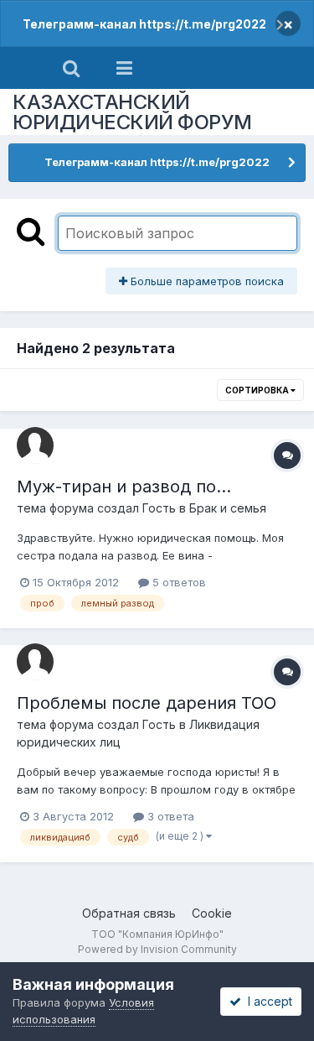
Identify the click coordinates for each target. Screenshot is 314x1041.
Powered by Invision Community (157, 949)
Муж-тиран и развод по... (124, 486)
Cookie (212, 913)
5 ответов (177, 582)
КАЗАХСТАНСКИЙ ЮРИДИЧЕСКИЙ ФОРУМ (132, 112)
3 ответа (169, 816)
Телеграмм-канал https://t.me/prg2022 (144, 24)
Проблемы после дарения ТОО (146, 703)
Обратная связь (129, 913)
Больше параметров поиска (205, 281)
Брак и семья (227, 508)
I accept (266, 1001)
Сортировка (258, 390)
